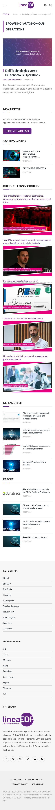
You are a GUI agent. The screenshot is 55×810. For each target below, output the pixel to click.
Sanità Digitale (9, 617)
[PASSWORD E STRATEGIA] (11, 172)
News (5, 665)
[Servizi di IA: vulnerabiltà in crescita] (11, 466)
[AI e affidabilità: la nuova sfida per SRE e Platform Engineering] (11, 493)
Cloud (5, 654)
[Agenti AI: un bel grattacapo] (11, 541)
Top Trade (7, 589)
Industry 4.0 (8, 611)
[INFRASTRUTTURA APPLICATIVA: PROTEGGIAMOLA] (11, 155)
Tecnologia (7, 671)
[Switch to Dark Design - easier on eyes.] (45, 5)
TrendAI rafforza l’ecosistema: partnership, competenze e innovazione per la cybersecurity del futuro (27, 198)
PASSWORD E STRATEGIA (34, 168)
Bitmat (6, 578)
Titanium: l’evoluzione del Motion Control (23, 318)
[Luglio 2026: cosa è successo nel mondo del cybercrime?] (11, 450)
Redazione (7, 623)
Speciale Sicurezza (11, 606)
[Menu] (5, 5)
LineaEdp (7, 595)
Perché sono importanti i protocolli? (20, 280)
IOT (4, 693)
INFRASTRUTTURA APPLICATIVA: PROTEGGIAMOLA (31, 154)
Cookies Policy (33, 779)
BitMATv (7, 584)
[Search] (50, 5)
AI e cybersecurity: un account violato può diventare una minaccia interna (36, 416)
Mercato (7, 660)
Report (6, 682)
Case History (9, 677)
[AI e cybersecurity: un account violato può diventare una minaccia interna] (11, 417)
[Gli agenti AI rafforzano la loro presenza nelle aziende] (11, 509)
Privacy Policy (20, 784)
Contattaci (7, 628)
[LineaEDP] (26, 5)
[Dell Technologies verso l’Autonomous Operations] (27, 52)
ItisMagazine (8, 600)
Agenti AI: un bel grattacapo (35, 537)
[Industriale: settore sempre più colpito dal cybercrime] (11, 434)
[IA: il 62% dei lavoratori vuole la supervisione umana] (11, 525)
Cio (4, 649)
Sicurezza (7, 688)
